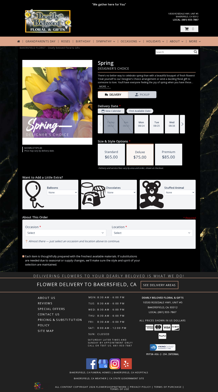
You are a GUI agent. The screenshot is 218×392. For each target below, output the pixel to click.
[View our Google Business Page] (103, 368)
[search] (195, 52)
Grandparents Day (41, 41)
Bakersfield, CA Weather (90, 378)
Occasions (129, 41)
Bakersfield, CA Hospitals (131, 372)
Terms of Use (119, 389)
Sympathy (104, 41)
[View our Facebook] (91, 368)
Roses (65, 41)
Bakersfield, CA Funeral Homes (90, 372)
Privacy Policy (140, 386)
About (175, 41)
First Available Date (140, 111)
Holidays (153, 41)
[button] (189, 29)
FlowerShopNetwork (111, 386)
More (193, 41)
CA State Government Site (126, 378)
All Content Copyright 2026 (75, 386)
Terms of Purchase (168, 386)
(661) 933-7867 (190, 19)
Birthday (83, 41)
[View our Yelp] (126, 368)
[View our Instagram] (114, 368)
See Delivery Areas (159, 285)
